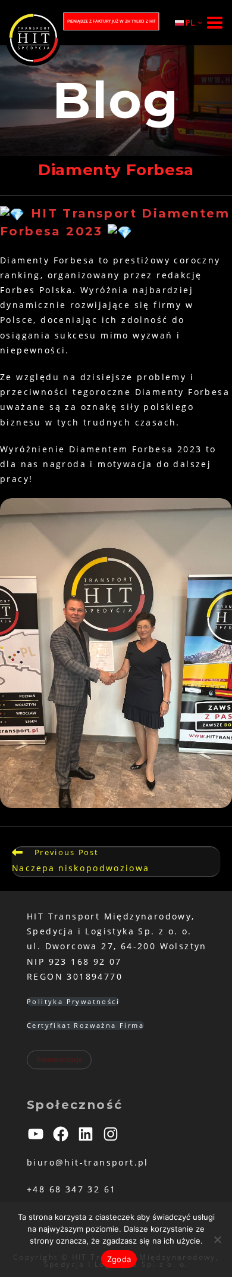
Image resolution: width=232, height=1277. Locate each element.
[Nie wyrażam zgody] (217, 1239)
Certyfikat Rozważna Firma (85, 1025)
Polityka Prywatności (73, 1001)
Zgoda (119, 1259)
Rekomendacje (59, 1059)
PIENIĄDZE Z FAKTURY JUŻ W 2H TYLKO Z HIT (111, 21)
